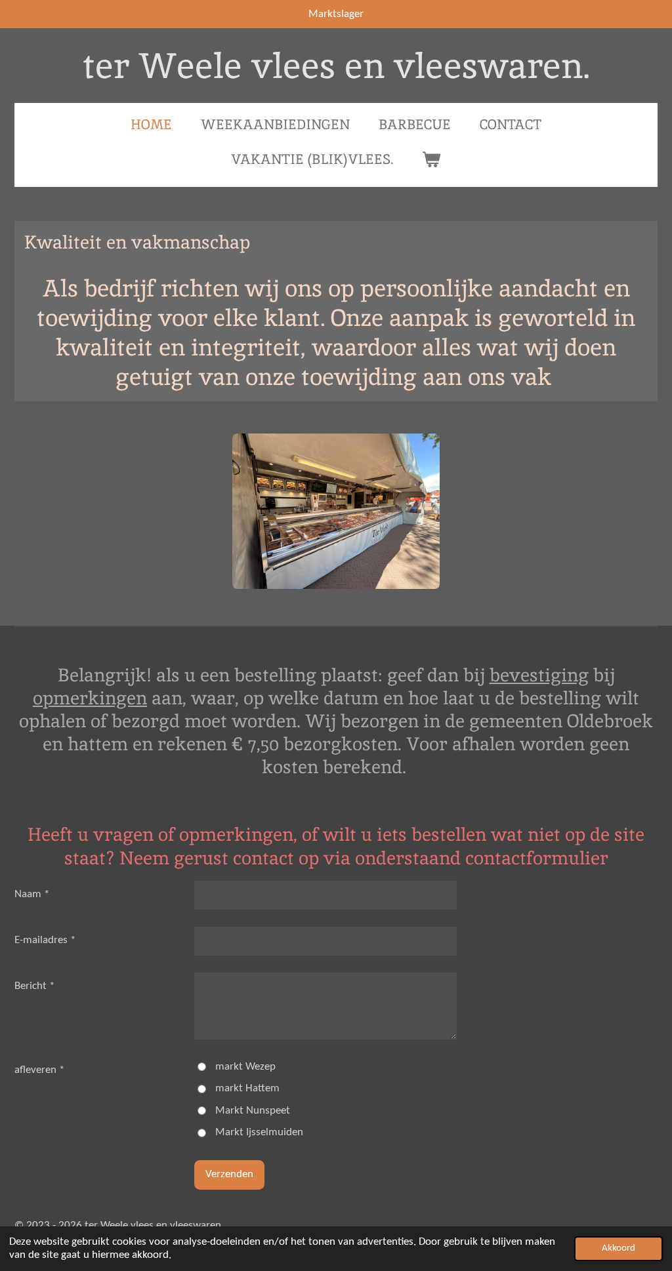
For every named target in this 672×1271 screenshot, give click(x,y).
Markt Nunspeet (252, 1110)
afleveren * (39, 1070)
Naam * (31, 894)
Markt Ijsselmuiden (259, 1132)
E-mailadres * (44, 940)
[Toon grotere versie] (336, 511)
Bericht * (34, 986)
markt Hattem (247, 1088)
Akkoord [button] (618, 1248)
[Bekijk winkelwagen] (431, 159)
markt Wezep (245, 1066)
